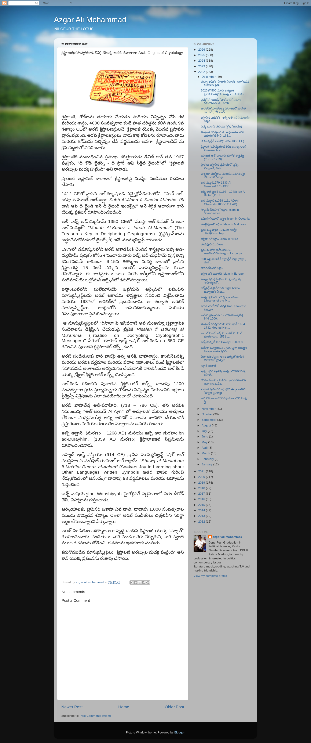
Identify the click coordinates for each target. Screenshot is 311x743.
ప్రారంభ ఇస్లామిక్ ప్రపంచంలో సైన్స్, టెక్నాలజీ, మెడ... (220, 166)
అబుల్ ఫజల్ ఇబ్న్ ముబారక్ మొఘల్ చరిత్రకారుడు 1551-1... (221, 335)
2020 (202, 477)
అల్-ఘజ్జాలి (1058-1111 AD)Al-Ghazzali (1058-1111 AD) (220, 202)
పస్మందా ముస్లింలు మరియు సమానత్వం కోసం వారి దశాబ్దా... (223, 175)
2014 (202, 510)
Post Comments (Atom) (95, 715)
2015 (202, 504)
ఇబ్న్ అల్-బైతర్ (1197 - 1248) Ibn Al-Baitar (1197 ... (223, 193)
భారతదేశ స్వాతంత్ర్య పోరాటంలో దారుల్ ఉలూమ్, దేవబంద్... (223, 110)
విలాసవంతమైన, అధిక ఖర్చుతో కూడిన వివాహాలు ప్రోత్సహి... (222, 358)
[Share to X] (140, 582)
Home (123, 707)
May (205, 442)
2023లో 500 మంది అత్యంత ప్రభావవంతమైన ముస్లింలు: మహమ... (223, 92)
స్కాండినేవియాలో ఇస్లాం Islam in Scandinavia (220, 211)
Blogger (179, 732)
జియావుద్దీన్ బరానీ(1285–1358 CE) (222, 141)
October (207, 414)
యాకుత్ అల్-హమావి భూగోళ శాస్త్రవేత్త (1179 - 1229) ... (222, 157)
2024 (202, 60)
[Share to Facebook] (144, 582)
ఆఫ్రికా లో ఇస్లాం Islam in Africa (219, 239)
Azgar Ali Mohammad (90, 19)
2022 (202, 71)
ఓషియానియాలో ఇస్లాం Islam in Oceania (225, 218)
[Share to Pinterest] (148, 582)
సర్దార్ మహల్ (208, 365)
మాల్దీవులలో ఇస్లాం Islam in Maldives (223, 224)
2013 (202, 515)
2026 (202, 49)
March (206, 453)
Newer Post (72, 707)
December (209, 76)
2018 (202, 488)
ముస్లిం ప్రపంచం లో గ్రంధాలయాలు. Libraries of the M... (220, 299)
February (208, 459)
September (209, 419)
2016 (202, 499)
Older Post (174, 707)
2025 (202, 55)
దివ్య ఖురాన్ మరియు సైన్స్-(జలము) (221, 126)
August (207, 425)
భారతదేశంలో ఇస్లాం (212, 268)
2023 (202, 66)
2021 (202, 471)
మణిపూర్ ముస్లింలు (212, 244)
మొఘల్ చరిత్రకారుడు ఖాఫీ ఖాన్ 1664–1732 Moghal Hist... (224, 325)
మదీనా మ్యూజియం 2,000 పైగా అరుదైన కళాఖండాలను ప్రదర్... (224, 349)
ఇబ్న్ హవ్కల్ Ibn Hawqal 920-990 (222, 342)
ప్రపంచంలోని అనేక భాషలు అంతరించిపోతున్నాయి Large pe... (223, 251)
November (209, 408)
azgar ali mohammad (227, 536)
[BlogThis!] (135, 582)
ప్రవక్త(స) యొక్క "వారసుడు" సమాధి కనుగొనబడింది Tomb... (221, 101)
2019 (202, 482)
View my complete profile (210, 575)
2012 (202, 521)
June (205, 436)
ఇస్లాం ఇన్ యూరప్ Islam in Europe (222, 273)
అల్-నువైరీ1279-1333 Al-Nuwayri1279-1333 (216, 184)
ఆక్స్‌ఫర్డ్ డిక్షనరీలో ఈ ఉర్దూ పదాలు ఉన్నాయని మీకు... (220, 289)
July (205, 431)
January (207, 464)
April (205, 447)
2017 (202, 493)
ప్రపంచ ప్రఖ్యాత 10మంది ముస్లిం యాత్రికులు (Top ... (219, 231)
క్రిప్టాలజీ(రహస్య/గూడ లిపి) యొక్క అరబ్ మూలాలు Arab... (223, 148)
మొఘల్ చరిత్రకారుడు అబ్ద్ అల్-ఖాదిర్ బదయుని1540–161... (222, 134)
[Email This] (131, 582)
